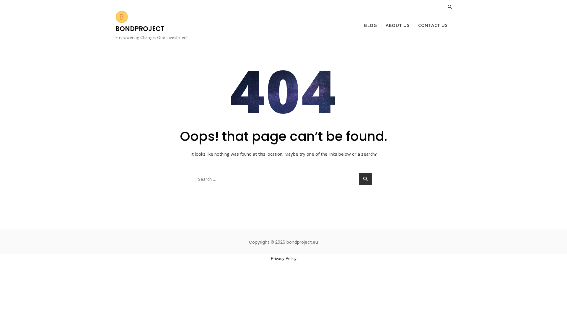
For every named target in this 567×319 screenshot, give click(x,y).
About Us (397, 25)
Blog (370, 25)
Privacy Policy (283, 258)
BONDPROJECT (139, 28)
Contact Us (432, 25)
